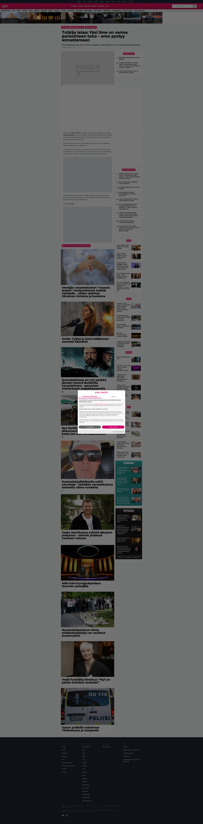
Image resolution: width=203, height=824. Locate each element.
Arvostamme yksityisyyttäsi (89, 396)
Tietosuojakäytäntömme (118, 431)
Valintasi (113, 396)
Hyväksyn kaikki (113, 427)
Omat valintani (90, 427)
